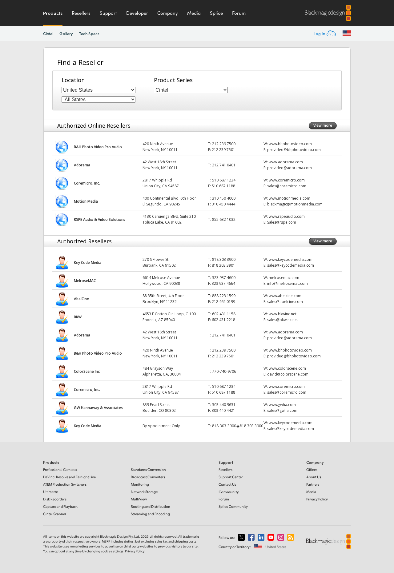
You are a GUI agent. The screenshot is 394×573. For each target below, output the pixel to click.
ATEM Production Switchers (64, 484)
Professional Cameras (60, 469)
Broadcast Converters (148, 477)
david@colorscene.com (287, 374)
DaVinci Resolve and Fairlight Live (69, 477)
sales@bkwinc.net (282, 319)
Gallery (66, 33)
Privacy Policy (317, 499)
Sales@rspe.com (281, 222)
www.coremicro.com (287, 180)
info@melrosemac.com (287, 283)
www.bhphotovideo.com (290, 143)
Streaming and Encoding (150, 513)
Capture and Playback (60, 506)
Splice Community (233, 506)
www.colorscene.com (287, 368)
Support (108, 13)
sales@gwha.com (282, 410)
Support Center (231, 477)
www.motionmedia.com (289, 198)
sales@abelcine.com (285, 301)
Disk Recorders (54, 499)
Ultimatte (50, 491)
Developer (137, 13)
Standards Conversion (148, 469)
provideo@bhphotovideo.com (294, 149)
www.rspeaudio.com (287, 216)
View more (322, 125)
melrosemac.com (284, 277)
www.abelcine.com (285, 295)
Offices (311, 469)
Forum (239, 13)
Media (194, 13)
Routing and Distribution (150, 506)
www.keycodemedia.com (290, 259)
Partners (312, 484)
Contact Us (227, 484)
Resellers (81, 13)
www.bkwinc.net (282, 313)
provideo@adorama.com (289, 167)
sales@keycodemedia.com (290, 265)
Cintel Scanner (54, 513)
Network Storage (144, 491)
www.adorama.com (286, 162)
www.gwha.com (282, 404)
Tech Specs (89, 33)
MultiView (139, 499)
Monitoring (140, 484)
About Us (313, 477)
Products (52, 13)
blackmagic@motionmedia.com (295, 204)
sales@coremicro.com (286, 186)
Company (167, 13)
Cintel (48, 33)
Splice (216, 13)
